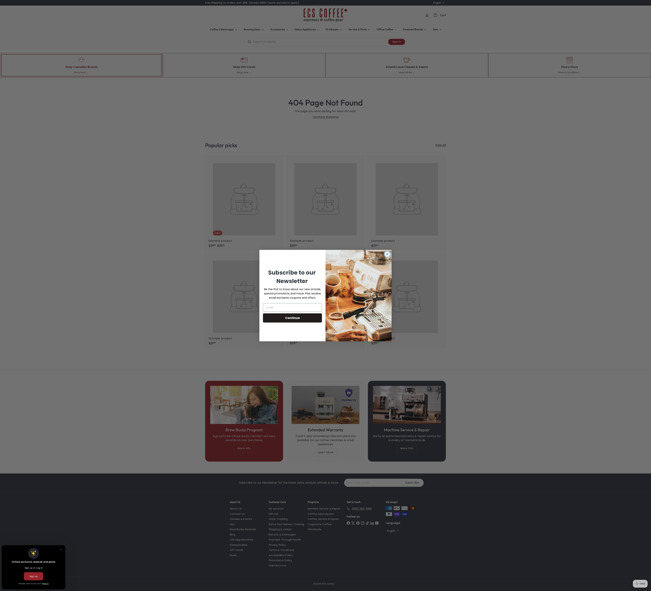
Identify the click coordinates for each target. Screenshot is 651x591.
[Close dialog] (387, 254)
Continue (292, 318)
